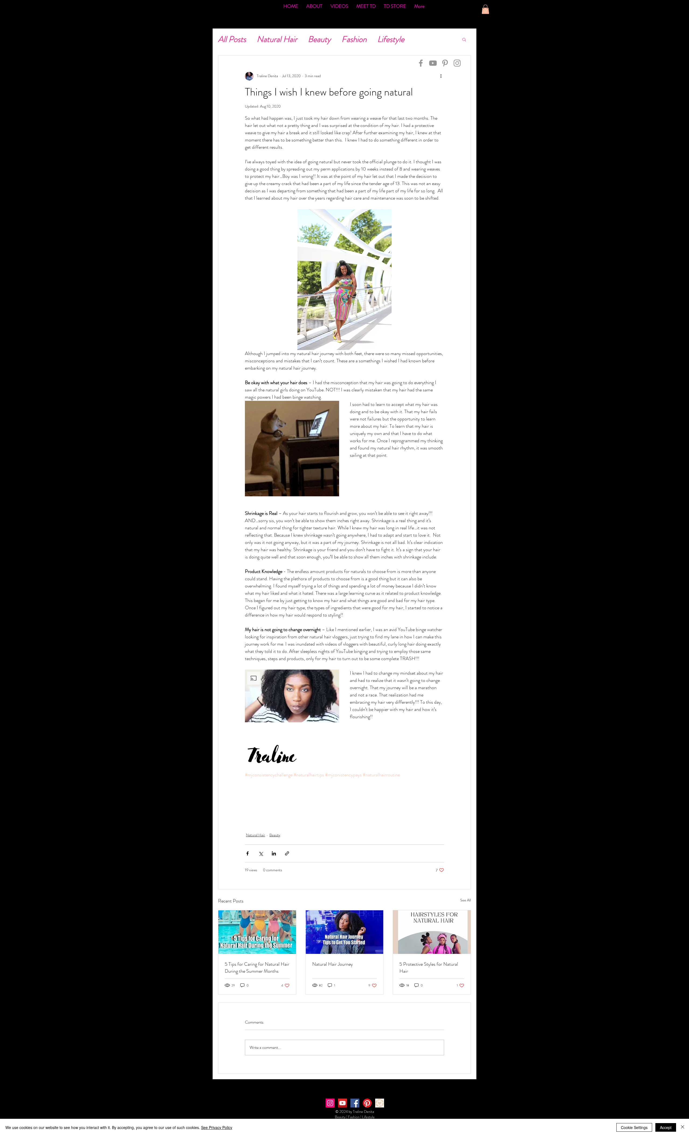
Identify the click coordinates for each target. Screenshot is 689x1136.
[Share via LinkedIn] (273, 853)
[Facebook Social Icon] (354, 1103)
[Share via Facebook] (247, 853)
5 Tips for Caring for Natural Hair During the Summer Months (257, 968)
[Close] (682, 1127)
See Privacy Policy (216, 1127)
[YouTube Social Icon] (342, 1103)
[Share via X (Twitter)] (260, 853)
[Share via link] (287, 853)
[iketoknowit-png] (379, 1103)
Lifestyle (390, 39)
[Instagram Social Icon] (330, 1103)
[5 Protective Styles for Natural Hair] (432, 932)
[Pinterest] (445, 63)
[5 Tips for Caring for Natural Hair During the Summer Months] (257, 932)
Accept (666, 1127)
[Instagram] (457, 63)
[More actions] (441, 76)
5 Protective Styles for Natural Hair (428, 968)
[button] (485, 9)
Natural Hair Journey (332, 964)
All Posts (232, 39)
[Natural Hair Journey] (345, 932)
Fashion (354, 39)
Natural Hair (277, 39)
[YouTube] (433, 63)
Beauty (319, 39)
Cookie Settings (634, 1127)
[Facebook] (421, 63)
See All (465, 900)
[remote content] (344, 798)
